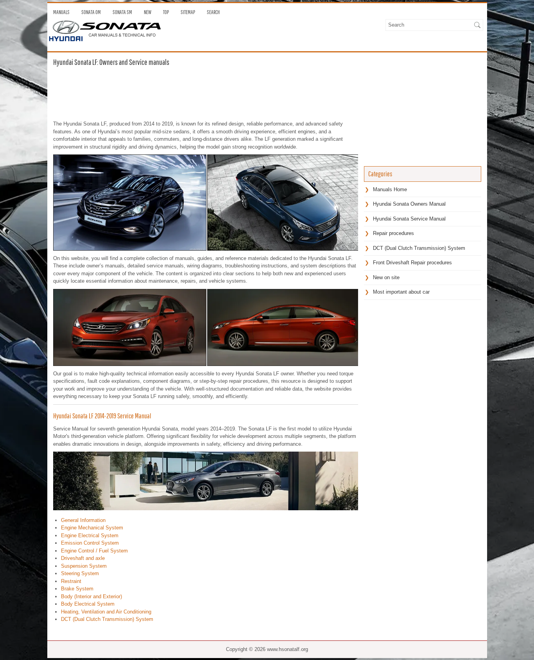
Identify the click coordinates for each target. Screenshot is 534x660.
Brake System (77, 589)
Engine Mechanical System (92, 528)
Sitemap (188, 12)
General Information (83, 520)
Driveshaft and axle (83, 558)
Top (166, 12)
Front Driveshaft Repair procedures (412, 262)
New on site (386, 277)
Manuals (61, 12)
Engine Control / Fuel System (94, 551)
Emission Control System (90, 543)
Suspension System (84, 566)
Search (213, 12)
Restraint (71, 581)
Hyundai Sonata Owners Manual (409, 204)
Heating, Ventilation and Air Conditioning (106, 612)
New (147, 12)
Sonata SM (122, 12)
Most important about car (401, 292)
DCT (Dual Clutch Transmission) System (107, 619)
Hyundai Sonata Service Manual (409, 219)
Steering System (80, 573)
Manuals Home (390, 189)
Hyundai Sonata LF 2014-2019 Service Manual (102, 416)
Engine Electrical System (89, 535)
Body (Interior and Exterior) (91, 596)
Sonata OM (91, 12)
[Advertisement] (205, 92)
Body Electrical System (88, 604)
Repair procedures (393, 233)
